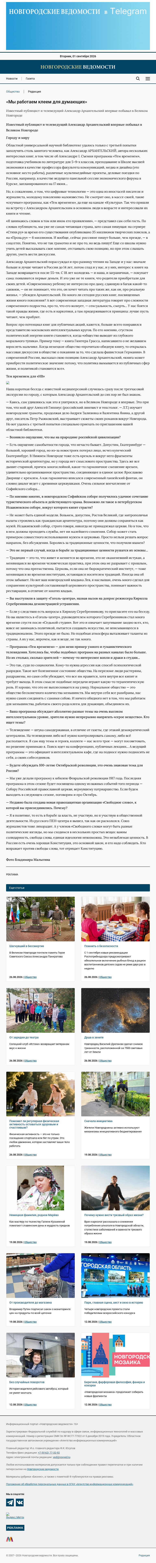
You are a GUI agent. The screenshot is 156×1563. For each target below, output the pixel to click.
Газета (30, 78)
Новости (11, 78)
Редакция (144, 1555)
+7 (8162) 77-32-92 (49, 1452)
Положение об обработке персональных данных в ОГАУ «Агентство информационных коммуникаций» (69, 1484)
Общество (13, 91)
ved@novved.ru (61, 1457)
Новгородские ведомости (43, 1469)
